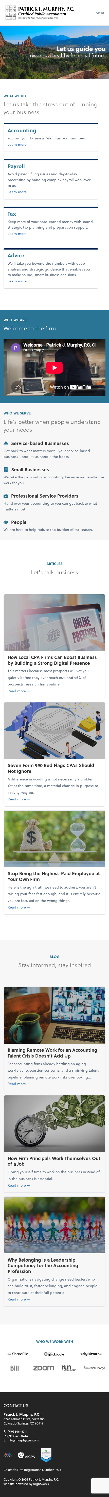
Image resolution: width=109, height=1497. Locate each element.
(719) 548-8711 (17, 1431)
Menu (100, 12)
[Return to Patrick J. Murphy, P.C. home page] (40, 13)
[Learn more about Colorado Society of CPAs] (8, 1455)
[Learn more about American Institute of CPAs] (26, 1455)
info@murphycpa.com (23, 1440)
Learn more (32, 144)
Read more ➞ (54, 691)
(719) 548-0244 (17, 1436)
